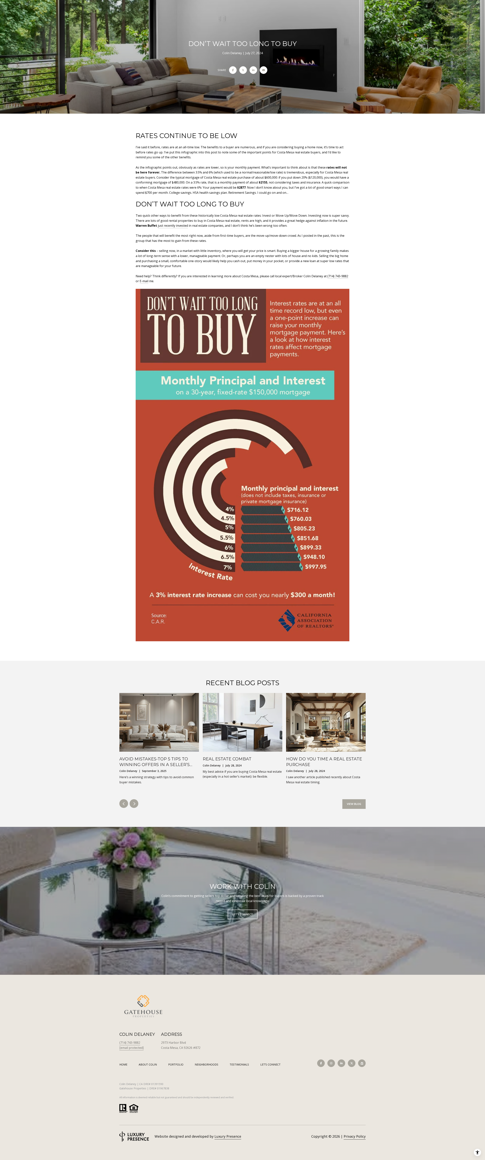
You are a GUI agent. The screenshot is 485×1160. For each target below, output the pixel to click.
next (134, 803)
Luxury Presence (227, 1136)
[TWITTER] (351, 1063)
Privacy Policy (355, 1136)
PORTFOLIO (175, 1064)
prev (123, 803)
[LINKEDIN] (341, 1063)
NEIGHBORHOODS (206, 1064)
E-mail (144, 281)
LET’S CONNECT (270, 1064)
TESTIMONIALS (239, 1064)
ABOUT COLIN (148, 1064)
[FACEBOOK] (321, 1063)
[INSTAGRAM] (331, 1063)
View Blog (354, 804)
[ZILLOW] (362, 1063)
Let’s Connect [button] (242, 914)
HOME (123, 1064)
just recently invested (173, 225)
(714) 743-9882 (337, 276)
